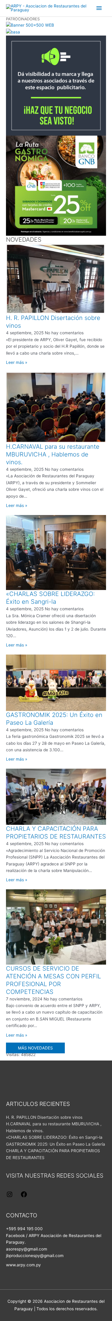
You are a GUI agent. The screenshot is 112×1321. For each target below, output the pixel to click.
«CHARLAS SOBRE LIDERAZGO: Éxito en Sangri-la (54, 1137)
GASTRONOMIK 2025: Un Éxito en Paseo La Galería (55, 1144)
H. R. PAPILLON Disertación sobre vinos (44, 1117)
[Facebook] (23, 1196)
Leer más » (16, 362)
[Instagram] (9, 1196)
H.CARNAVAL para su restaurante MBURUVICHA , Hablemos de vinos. (52, 454)
